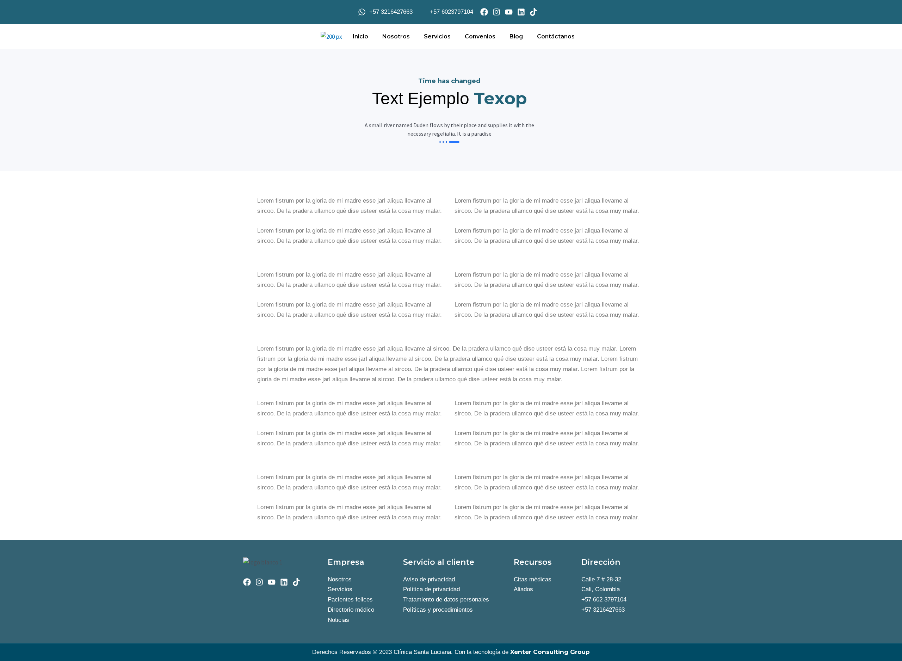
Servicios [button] (437, 36)
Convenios (480, 36)
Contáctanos (556, 36)
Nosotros (396, 36)
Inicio (360, 36)
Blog (516, 36)
